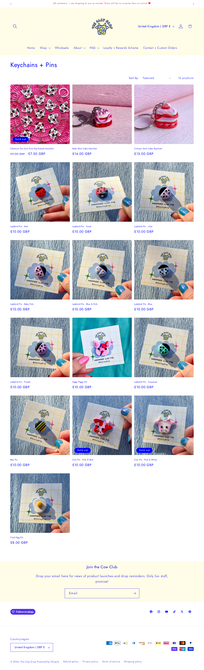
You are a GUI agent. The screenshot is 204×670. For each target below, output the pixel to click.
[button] (14, 26)
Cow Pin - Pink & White (145, 460)
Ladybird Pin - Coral (81, 226)
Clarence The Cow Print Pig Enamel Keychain (32, 148)
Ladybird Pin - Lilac (143, 226)
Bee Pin (14, 460)
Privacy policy (90, 661)
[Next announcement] (193, 4)
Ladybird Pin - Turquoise (145, 382)
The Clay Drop (28, 661)
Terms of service (111, 661)
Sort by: (134, 78)
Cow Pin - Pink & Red (82, 460)
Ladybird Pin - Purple (20, 382)
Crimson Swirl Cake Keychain (148, 148)
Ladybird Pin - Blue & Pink (85, 304)
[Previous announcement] (10, 4)
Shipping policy (133, 661)
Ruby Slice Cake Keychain (84, 148)
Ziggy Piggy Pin (79, 382)
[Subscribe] (134, 593)
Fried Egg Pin (16, 537)
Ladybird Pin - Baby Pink (21, 304)
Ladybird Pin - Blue (143, 304)
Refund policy (70, 661)
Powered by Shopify (48, 661)
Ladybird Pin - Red (19, 226)
